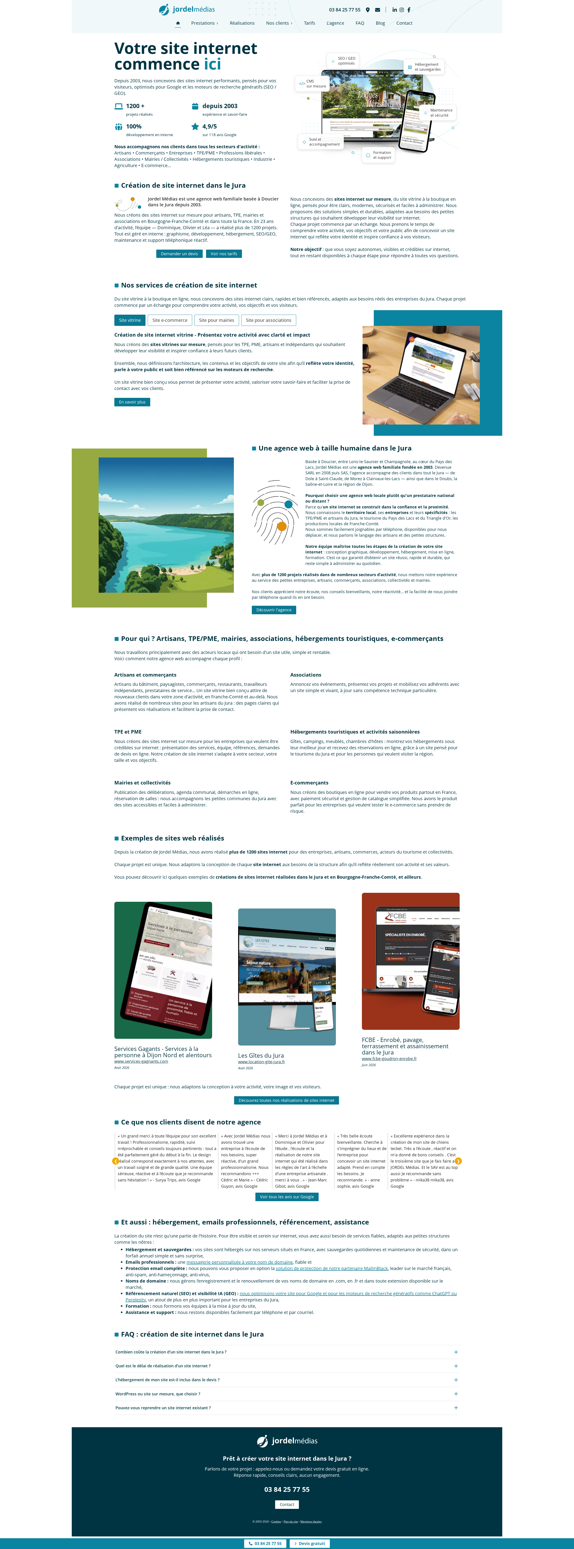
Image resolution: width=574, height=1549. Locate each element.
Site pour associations (268, 320)
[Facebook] (409, 9)
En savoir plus (132, 402)
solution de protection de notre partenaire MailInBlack (332, 1268)
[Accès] (367, 9)
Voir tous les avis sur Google (287, 1196)
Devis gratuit (311, 1543)
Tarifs (309, 23)
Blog (380, 23)
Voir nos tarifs (224, 253)
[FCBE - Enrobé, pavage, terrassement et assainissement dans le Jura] (411, 961)
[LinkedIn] (395, 9)
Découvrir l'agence (274, 609)
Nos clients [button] (277, 23)
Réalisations (242, 23)
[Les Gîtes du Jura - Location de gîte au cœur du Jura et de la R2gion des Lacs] (287, 977)
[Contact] (377, 9)
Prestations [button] (203, 23)
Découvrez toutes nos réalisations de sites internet (286, 1100)
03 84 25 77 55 (287, 1489)
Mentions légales (311, 1521)
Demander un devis (179, 253)
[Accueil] (177, 23)
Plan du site (291, 1521)
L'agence (335, 23)
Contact (404, 23)
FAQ (360, 23)
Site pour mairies (216, 320)
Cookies (276, 1521)
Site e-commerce (169, 320)
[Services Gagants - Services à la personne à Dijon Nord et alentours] (163, 970)
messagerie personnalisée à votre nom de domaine (240, 1262)
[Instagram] (402, 9)
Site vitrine (130, 320)
